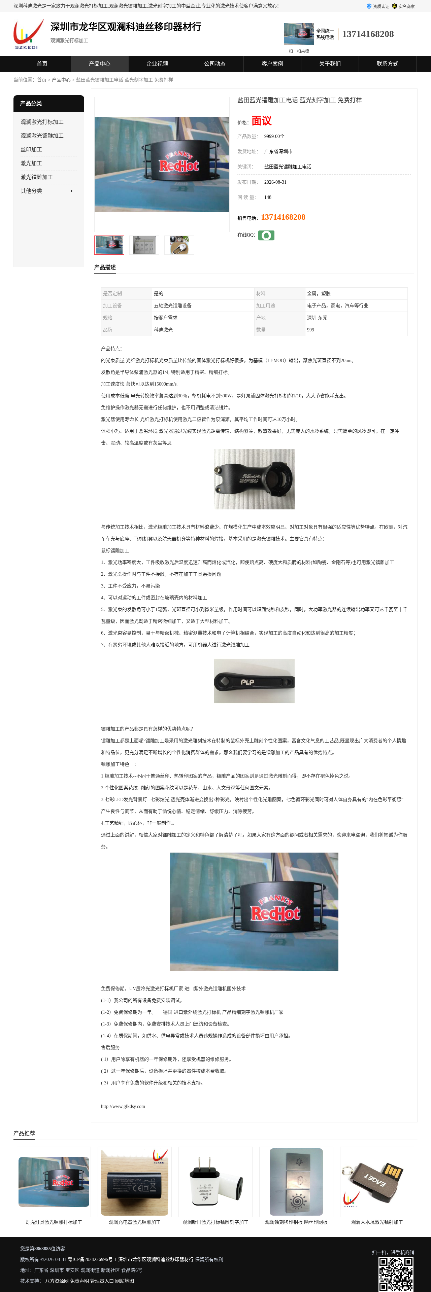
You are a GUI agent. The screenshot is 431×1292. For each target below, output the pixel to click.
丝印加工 (31, 149)
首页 (42, 64)
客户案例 (272, 64)
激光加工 (31, 163)
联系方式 (387, 64)
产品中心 (99, 64)
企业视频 (157, 64)
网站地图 (124, 1281)
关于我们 (330, 64)
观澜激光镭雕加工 (42, 136)
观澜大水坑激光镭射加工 (296, 1222)
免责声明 (79, 1281)
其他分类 (31, 191)
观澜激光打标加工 (42, 122)
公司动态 (215, 64)
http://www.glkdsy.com (123, 1106)
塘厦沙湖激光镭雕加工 (377, 1222)
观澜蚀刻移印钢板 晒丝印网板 (215, 1222)
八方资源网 (57, 1281)
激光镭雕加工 (37, 177)
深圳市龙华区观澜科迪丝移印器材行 (156, 1259)
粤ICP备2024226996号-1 (92, 1259)
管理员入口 (102, 1281)
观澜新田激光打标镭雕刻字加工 (135, 1222)
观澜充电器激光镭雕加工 (54, 1222)
